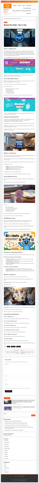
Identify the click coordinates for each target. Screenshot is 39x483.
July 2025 (5, 450)
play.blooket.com (8, 323)
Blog (5, 464)
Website (6, 384)
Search (5, 413)
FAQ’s (24, 5)
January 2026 (6, 444)
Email (6, 380)
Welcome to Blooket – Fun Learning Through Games (22, 10)
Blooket (5, 22)
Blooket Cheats (6, 468)
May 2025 (6, 454)
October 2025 (6, 446)
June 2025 (6, 452)
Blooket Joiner (6, 11)
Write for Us (29, 13)
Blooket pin (18, 346)
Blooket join (13, 346)
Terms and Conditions (27, 8)
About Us (14, 5)
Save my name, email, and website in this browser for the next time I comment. (18, 388)
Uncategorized (6, 472)
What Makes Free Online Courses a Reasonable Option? (13, 421)
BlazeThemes (23, 480)
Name (6, 376)
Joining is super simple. (8, 80)
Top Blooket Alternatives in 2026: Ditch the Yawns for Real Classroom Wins (16, 423)
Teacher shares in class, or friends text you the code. (16, 132)
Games (5, 470)
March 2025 (6, 458)
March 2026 (6, 440)
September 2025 (7, 448)
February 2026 (6, 442)
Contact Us (19, 5)
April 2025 (6, 456)
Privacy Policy (28, 5)
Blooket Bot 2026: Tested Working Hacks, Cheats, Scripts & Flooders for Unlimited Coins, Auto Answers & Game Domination (23, 402)
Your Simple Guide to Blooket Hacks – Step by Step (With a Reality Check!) (16, 425)
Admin (6, 27)
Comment (7, 364)
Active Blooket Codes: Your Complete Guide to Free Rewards (23, 407)
